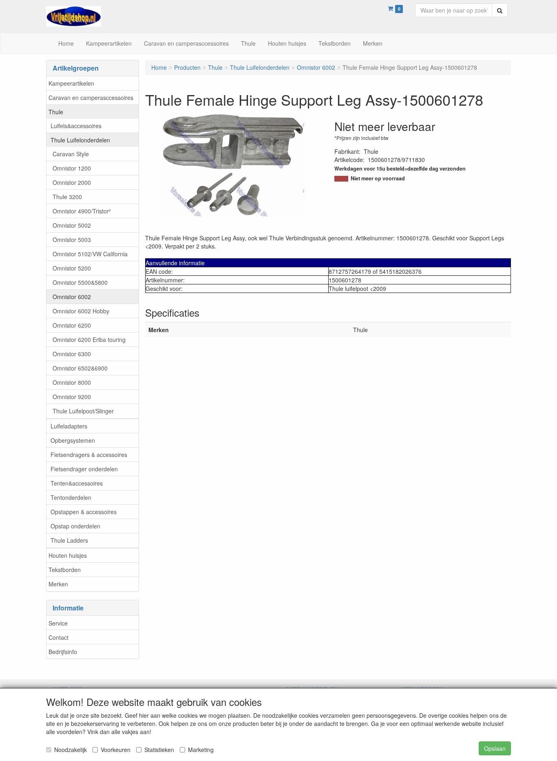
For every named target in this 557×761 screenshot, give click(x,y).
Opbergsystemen (73, 440)
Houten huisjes (68, 555)
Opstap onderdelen (75, 526)
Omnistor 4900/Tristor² (82, 211)
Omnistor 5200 (72, 268)
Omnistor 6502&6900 (80, 368)
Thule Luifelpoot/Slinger (83, 411)
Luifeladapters (69, 426)
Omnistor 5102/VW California (90, 254)
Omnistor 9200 (72, 397)
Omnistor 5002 (72, 225)
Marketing (201, 749)
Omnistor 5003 (72, 239)
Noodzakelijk (70, 749)
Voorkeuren (115, 749)
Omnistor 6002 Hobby (81, 311)
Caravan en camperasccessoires (91, 97)
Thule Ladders (69, 540)
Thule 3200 (67, 197)
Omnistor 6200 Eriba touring (89, 339)
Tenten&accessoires (77, 483)
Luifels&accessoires (76, 126)
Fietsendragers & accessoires (89, 454)
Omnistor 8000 (72, 382)
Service (58, 623)
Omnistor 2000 (72, 182)
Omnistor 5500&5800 (80, 282)
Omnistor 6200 (72, 325)
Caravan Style (71, 154)
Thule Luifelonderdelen (80, 140)
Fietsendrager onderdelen (84, 469)
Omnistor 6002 (72, 297)
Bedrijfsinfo (63, 652)
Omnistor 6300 (72, 354)
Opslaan (495, 748)
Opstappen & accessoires (84, 512)
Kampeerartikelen (71, 83)
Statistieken (159, 749)
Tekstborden (65, 570)
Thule (56, 112)
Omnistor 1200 (72, 168)
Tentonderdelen (71, 497)
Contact (59, 637)
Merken (58, 584)
